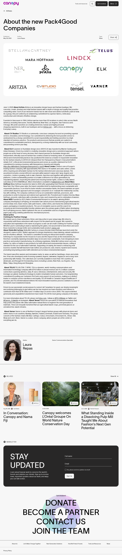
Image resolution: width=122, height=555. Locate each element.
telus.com (42, 298)
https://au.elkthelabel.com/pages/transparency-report (23, 166)
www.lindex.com (58, 182)
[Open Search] (92, 3)
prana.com (56, 228)
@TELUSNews (60, 298)
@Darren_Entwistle (10, 300)
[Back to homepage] (11, 3)
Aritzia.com (47, 127)
